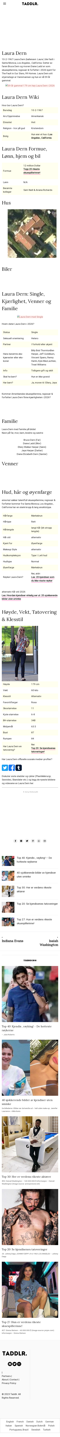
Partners (6, 1376)
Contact (14, 1379)
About (5, 1379)
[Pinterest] (33, 841)
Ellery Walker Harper (28, 447)
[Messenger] (21, 841)
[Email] (45, 841)
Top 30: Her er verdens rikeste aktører (26, 1176)
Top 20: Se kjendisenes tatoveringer (37, 903)
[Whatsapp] (39, 841)
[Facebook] (15, 841)
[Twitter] (27, 841)
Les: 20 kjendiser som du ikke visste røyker (42, 579)
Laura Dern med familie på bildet (19, 429)
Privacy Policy (9, 1383)
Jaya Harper (27, 450)
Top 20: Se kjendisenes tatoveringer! (43, 750)
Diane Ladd (29, 443)
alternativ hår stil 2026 (13, 591)
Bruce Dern (29, 440)
